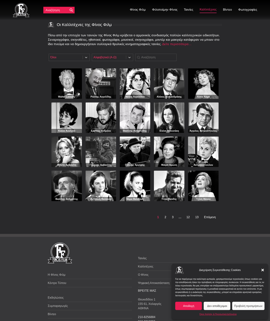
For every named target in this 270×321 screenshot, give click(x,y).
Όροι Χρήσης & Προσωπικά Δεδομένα (218, 314)
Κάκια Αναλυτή (66, 130)
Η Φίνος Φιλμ (56, 274)
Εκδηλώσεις (56, 297)
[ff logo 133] (21, 4)
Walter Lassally (66, 96)
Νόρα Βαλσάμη (135, 199)
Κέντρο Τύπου (57, 283)
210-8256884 (146, 317)
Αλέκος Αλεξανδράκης (169, 96)
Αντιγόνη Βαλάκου (100, 199)
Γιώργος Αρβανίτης (101, 165)
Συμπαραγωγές (58, 305)
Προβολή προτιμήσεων (248, 305)
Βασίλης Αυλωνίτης (66, 199)
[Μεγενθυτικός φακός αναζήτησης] (71, 10)
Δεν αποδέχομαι (217, 305)
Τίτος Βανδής (169, 199)
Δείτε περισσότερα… (177, 44)
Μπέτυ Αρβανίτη (66, 165)
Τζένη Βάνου (203, 199)
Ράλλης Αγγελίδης (101, 96)
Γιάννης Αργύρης (135, 165)
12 (188, 217)
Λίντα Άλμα (203, 96)
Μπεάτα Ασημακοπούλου (203, 163)
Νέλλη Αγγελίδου (135, 96)
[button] (262, 270)
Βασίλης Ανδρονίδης (135, 130)
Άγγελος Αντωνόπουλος (203, 130)
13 (197, 217)
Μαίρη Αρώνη (169, 165)
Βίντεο (52, 314)
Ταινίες (142, 258)
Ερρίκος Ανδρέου (101, 130)
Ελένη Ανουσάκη (169, 130)
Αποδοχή (188, 305)
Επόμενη (210, 217)
